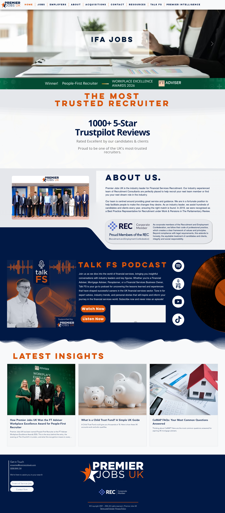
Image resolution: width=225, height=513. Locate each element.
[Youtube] (178, 302)
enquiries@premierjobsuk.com (23, 465)
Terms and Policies (107, 508)
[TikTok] (178, 320)
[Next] (212, 44)
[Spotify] (178, 266)
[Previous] (13, 44)
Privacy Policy (120, 508)
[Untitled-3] (178, 284)
